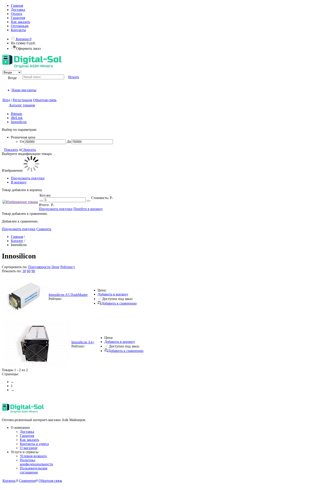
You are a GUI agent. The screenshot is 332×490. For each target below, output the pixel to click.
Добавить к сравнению (119, 303)
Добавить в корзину (113, 294)
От (22, 141)
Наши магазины (24, 90)
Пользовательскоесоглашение (33, 470)
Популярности (39, 267)
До (69, 141)
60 (28, 271)
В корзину (19, 182)
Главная (17, 5)
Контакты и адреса (34, 444)
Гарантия (18, 18)
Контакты (18, 30)
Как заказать (20, 22)
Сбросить (28, 150)
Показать (11, 150)
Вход (6, 100)
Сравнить (43, 229)
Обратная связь (44, 100)
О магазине (28, 448)
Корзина (23, 39)
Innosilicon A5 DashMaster (68, 295)
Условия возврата (33, 456)
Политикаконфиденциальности (36, 462)
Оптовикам (19, 26)
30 (24, 271)
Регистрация (22, 100)
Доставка (18, 10)
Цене (55, 267)
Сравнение (27, 481)
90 (33, 271)
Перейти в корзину (88, 209)
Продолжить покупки (27, 178)
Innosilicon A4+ (82, 342)
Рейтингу (67, 267)
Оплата (16, 14)
